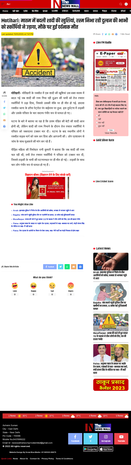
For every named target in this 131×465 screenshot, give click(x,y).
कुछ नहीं (101, 126)
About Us (24, 459)
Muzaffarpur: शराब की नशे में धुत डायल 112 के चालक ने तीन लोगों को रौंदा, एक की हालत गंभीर (46, 219)
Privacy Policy (48, 459)
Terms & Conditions (64, 459)
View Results (111, 133)
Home (15, 459)
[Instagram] (106, 438)
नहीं (99, 119)
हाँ (99, 115)
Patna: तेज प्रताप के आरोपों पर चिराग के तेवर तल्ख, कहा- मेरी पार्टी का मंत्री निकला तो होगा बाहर (46, 230)
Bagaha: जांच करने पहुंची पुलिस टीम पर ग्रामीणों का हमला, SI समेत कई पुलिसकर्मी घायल (44, 215)
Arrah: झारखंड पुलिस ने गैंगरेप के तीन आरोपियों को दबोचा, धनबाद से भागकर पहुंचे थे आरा (43, 210)
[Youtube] (121, 438)
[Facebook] (75, 438)
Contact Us (35, 459)
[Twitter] (90, 438)
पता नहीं (101, 122)
